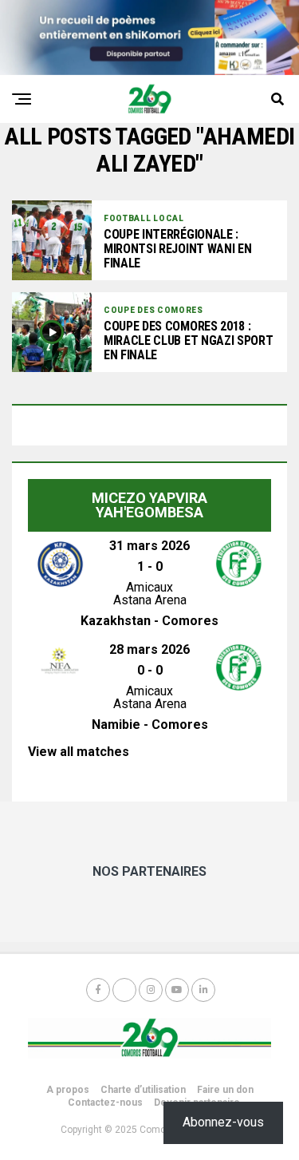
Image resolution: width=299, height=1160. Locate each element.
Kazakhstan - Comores (149, 620)
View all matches (78, 751)
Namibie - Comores (150, 724)
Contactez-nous (105, 1102)
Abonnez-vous (223, 1122)
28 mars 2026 (149, 649)
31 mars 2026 (149, 545)
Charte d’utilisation (143, 1089)
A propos (67, 1089)
